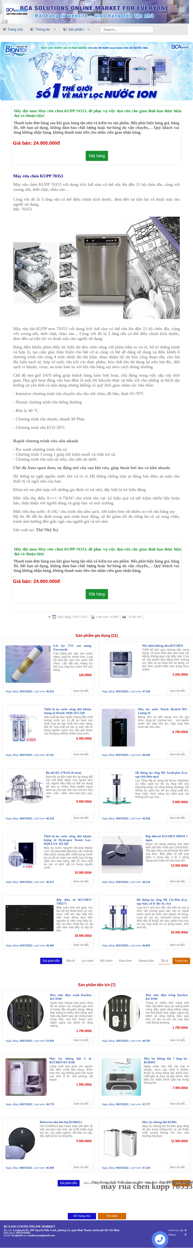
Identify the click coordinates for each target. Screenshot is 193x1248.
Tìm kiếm (112, 1216)
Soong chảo (146, 960)
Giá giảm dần (51, 960)
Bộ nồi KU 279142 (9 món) (63, 772)
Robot (150, 1183)
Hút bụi (110, 1183)
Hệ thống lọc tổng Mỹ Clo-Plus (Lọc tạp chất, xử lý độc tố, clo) (162, 901)
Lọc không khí (131, 1183)
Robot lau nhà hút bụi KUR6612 (61, 1122)
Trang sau (181, 960)
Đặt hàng (97, 155)
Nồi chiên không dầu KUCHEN (162, 645)
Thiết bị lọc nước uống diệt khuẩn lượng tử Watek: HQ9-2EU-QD (67, 711)
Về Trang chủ (81, 1216)
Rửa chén (125, 960)
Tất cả (164, 960)
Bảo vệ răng (91, 1183)
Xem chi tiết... (81, 691)
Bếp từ (70, 960)
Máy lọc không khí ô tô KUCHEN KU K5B (70, 1060)
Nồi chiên (106, 960)
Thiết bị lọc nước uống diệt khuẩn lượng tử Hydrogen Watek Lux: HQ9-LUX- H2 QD (67, 839)
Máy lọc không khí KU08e (159, 1122)
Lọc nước (87, 960)
